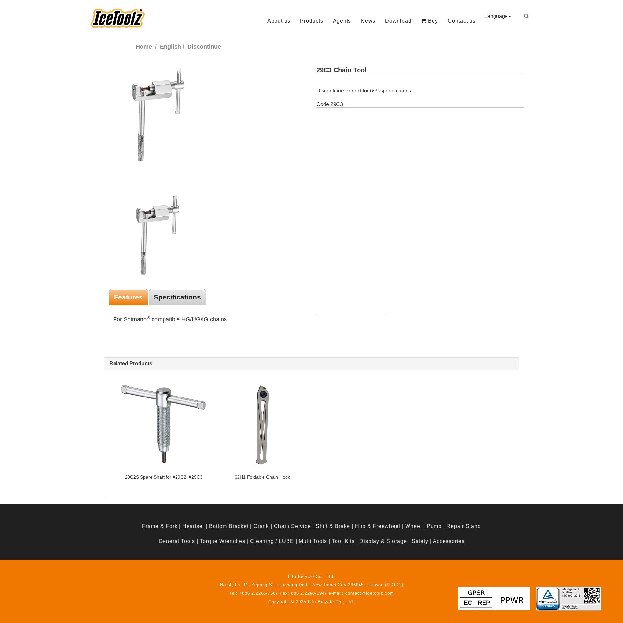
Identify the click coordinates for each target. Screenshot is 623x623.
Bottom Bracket (229, 526)
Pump (434, 526)
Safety (420, 541)
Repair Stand (463, 526)
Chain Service (292, 526)
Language (496, 16)
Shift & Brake (333, 526)
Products (311, 21)
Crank (261, 526)
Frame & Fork (159, 526)
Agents (342, 21)
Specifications (177, 297)
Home (144, 46)
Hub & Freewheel (377, 526)
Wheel (413, 526)
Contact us (462, 21)
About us (278, 21)
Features (128, 297)
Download (398, 21)
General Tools (177, 541)
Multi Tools (313, 541)
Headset (193, 526)
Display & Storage (383, 541)
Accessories (449, 541)
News (368, 21)
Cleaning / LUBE (272, 541)
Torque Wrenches (222, 541)
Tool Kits (343, 541)
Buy (432, 21)
